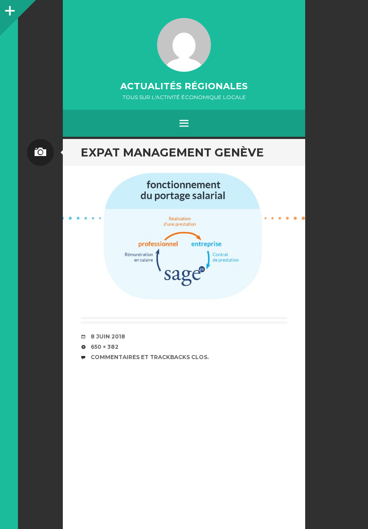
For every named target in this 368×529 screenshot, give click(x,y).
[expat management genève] (184, 237)
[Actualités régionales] (184, 45)
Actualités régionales (184, 86)
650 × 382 (104, 346)
